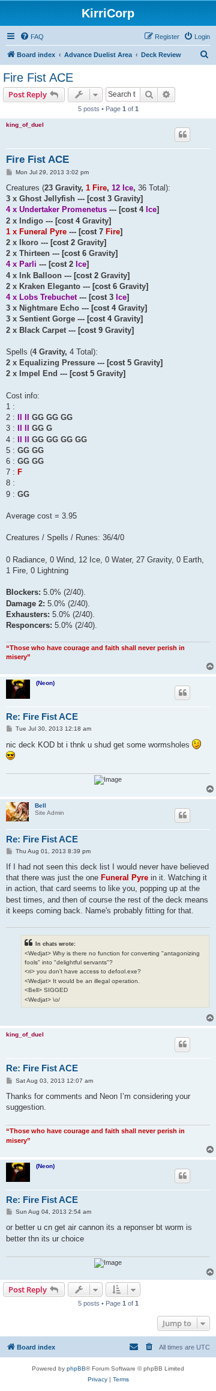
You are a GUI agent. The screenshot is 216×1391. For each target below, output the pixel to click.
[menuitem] (32, 36)
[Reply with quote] (182, 134)
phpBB (76, 1368)
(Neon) (45, 683)
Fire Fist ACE (38, 77)
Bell (40, 805)
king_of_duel (25, 124)
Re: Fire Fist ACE (42, 716)
